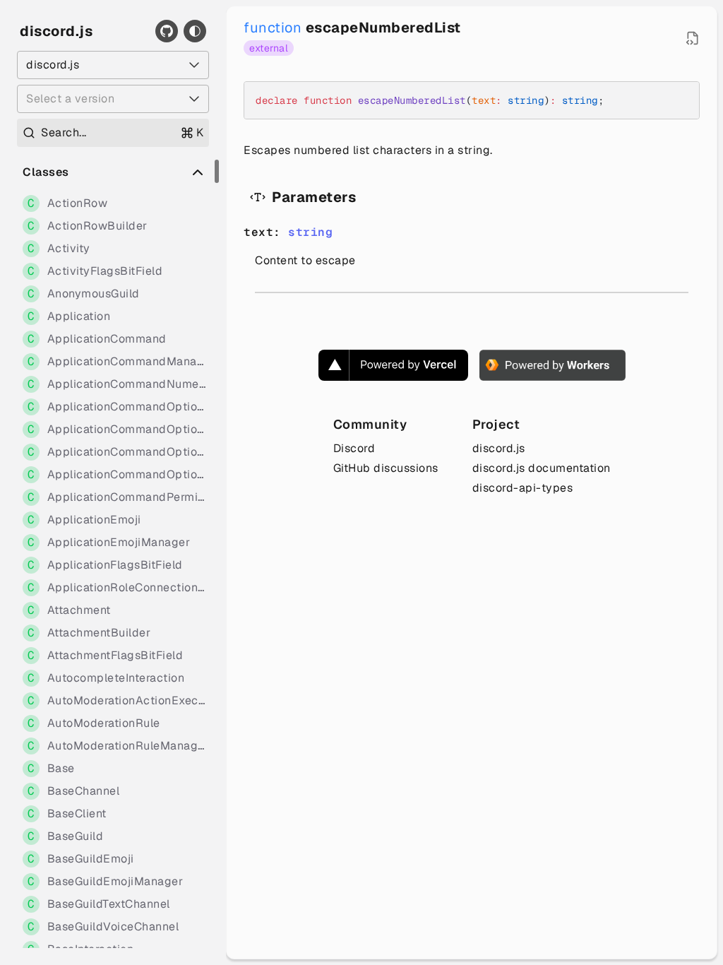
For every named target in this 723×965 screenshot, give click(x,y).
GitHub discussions (385, 468)
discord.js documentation (541, 468)
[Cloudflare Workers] (552, 365)
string (310, 232)
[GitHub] (166, 31)
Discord (354, 448)
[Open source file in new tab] (693, 38)
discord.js (56, 31)
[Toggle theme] (195, 31)
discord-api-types (522, 487)
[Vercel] (393, 365)
